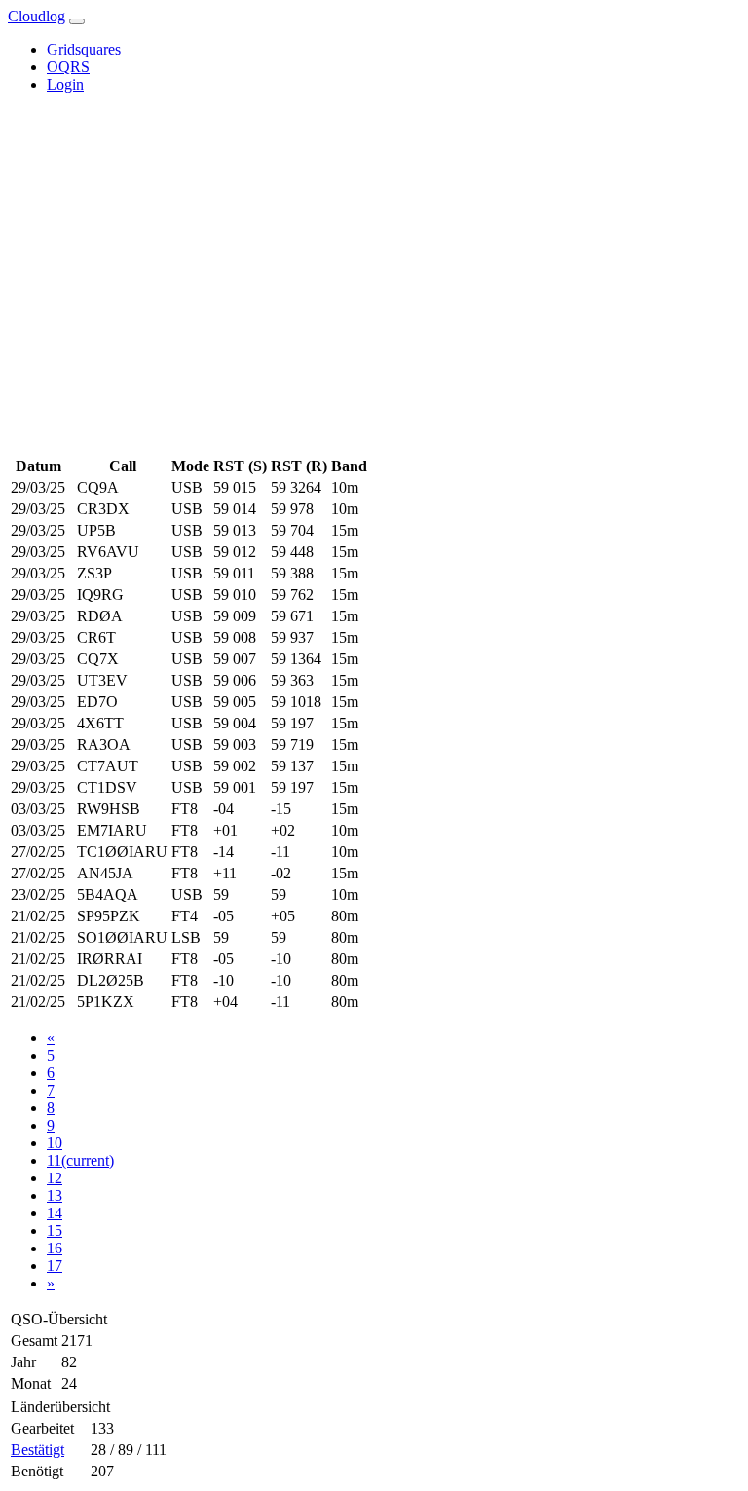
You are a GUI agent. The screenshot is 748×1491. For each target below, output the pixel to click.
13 (54, 1195)
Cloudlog (36, 16)
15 (54, 1230)
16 (54, 1248)
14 (54, 1213)
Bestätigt (37, 1449)
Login (65, 84)
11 (80, 1160)
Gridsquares (84, 49)
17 (54, 1265)
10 (54, 1143)
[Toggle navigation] (77, 21)
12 (54, 1178)
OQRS (68, 66)
